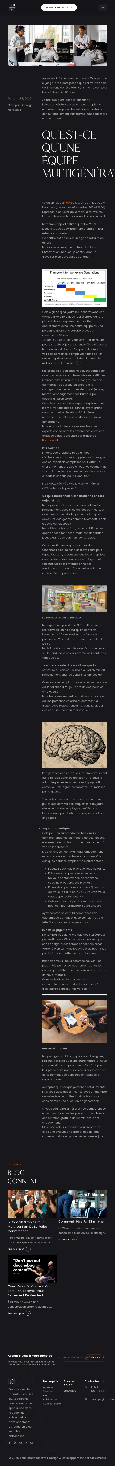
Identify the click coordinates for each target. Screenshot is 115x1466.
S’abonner (94, 1357)
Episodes (70, 1390)
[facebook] (10, 1442)
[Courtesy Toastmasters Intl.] (32, 1191)
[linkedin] (26, 1442)
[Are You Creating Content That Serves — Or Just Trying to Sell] (32, 1256)
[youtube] (20, 1442)
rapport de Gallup (67, 202)
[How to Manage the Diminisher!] (82, 1191)
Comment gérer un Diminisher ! (82, 1221)
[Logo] (12, 4)
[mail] (31, 1442)
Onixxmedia (98, 1458)
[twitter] (15, 1442)
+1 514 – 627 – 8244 (98, 1389)
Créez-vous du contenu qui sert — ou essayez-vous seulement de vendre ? (29, 1290)
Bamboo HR (50, 440)
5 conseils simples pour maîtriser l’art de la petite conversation (27, 1226)
